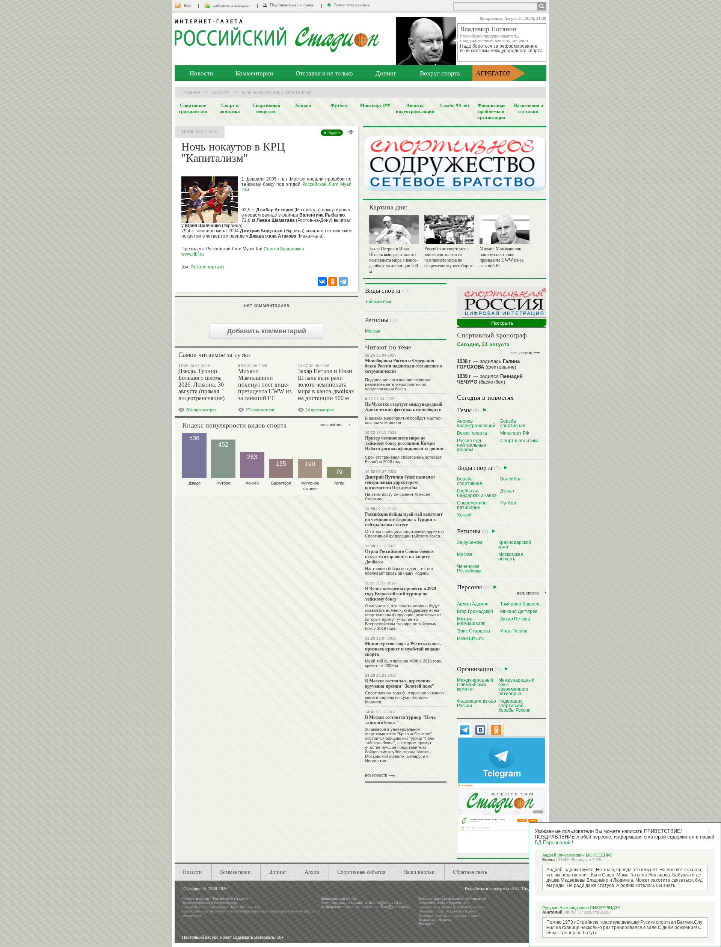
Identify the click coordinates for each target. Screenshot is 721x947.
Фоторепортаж (206, 266)
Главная (191, 92)
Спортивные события (361, 871)
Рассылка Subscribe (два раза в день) (448, 911)
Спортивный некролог (266, 108)
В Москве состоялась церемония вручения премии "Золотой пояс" (399, 683)
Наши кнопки (419, 871)
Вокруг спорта (440, 73)
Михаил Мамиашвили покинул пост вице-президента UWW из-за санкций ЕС (265, 384)
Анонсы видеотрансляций (415, 108)
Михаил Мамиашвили (471, 621)
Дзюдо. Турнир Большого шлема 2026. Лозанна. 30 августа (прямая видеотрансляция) (201, 384)
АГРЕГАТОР (493, 73)
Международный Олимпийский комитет (475, 684)
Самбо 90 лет (454, 105)
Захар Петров (515, 618)
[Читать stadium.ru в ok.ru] (501, 807)
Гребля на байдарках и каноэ (476, 493)
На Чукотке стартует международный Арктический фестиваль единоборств (403, 407)
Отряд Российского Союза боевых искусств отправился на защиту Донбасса (399, 556)
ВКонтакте (462, 907)
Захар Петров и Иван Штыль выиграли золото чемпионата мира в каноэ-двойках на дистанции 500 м (326, 384)
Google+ (479, 907)
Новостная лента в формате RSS (444, 903)
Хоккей (303, 105)
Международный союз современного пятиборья (516, 687)
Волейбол (511, 478)
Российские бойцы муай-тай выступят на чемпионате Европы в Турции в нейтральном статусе (404, 519)
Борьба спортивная (512, 423)
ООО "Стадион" (524, 888)
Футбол (338, 105)
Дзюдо (507, 490)
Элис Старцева (473, 630)
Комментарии (254, 73)
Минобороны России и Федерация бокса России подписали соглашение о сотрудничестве (403, 365)
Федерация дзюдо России (476, 703)
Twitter (446, 907)
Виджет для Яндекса (435, 919)
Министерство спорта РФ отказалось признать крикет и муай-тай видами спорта (402, 648)
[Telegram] (343, 281)
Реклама (426, 923)
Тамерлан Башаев (519, 603)
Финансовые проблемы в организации (491, 111)
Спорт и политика (229, 108)
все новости (376, 775)
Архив (312, 871)
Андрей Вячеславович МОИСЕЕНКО (577, 855)
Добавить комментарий (266, 331)
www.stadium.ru (307, 911)
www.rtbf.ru (192, 254)
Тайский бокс (378, 301)
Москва (372, 330)
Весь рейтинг (331, 424)
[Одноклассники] (332, 281)
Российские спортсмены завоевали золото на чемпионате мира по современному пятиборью (449, 257)
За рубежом (469, 542)
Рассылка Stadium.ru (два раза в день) (449, 915)
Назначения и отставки (528, 108)
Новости (201, 73)
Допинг (386, 73)
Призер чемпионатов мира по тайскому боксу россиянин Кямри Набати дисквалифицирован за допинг (404, 443)
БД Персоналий (552, 842)
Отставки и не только (324, 73)
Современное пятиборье (472, 505)
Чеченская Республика (469, 568)
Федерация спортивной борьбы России (514, 705)
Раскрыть (501, 323)
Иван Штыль (470, 638)
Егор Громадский (475, 611)
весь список (521, 352)
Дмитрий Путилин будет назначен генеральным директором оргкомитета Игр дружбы (400, 482)
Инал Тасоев (513, 630)
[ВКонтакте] (322, 281)
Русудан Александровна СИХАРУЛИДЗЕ (581, 907)
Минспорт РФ (375, 105)
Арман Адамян (473, 603)
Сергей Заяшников (284, 248)
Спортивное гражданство (193, 108)
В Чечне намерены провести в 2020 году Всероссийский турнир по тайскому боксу (400, 593)
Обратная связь (470, 871)
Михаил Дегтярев (518, 611)
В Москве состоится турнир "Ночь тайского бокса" (400, 720)
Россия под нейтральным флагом (471, 445)
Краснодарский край (514, 544)
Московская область (510, 556)
